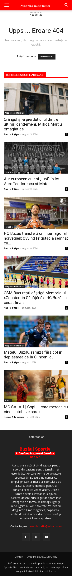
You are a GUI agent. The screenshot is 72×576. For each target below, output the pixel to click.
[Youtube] (46, 537)
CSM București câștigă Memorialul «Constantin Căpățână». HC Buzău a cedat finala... (35, 298)
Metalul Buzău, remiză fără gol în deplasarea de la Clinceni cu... (33, 354)
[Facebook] (26, 537)
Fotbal (8, 400)
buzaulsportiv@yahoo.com (45, 526)
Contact (19, 556)
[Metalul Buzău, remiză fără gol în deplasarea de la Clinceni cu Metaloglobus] (36, 331)
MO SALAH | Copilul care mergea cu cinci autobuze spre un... (36, 409)
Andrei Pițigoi (11, 134)
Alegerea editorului (14, 112)
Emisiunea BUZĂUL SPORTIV (42, 556)
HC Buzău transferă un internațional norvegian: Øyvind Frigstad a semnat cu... (36, 238)
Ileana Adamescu (14, 416)
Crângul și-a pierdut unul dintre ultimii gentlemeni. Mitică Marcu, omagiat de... (33, 124)
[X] (36, 537)
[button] (6, 5)
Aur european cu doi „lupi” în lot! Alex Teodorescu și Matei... (32, 181)
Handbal (9, 172)
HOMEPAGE (47, 56)
